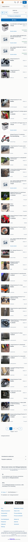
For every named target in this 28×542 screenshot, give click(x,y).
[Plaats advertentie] (25, 2)
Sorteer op (15, 10)
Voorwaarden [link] (4, 513)
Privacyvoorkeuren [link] (18, 515)
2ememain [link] (16, 524)
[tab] (2, 12)
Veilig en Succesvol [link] (5, 510)
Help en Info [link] (17, 510)
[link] (2, 2)
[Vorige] (7, 428)
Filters (14, 20)
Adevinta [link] (16, 521)
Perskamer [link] (3, 521)
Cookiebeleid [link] (4, 515)
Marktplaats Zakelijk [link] (18, 508)
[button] (18, 2)
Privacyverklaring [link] (18, 513)
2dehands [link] (3, 524)
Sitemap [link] (3, 526)
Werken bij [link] (16, 519)
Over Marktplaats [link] (5, 519)
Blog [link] (2, 508)
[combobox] (12, 6)
